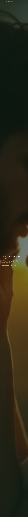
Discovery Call (6, 265)
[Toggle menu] (25, 1)
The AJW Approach (13, 265)
